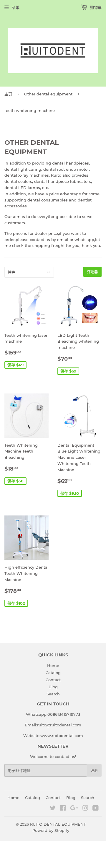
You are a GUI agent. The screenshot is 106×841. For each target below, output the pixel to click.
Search (53, 694)
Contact (53, 679)
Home (53, 665)
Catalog (53, 672)
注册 (94, 770)
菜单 (15, 7)
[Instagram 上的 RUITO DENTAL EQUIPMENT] (85, 808)
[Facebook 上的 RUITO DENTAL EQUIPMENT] (63, 808)
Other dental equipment (48, 94)
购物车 (95, 7)
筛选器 (92, 272)
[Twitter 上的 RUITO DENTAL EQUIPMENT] (53, 808)
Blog (53, 686)
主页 (8, 94)
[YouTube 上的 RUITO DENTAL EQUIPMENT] (95, 808)
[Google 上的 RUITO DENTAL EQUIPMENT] (74, 808)
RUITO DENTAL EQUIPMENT (58, 824)
